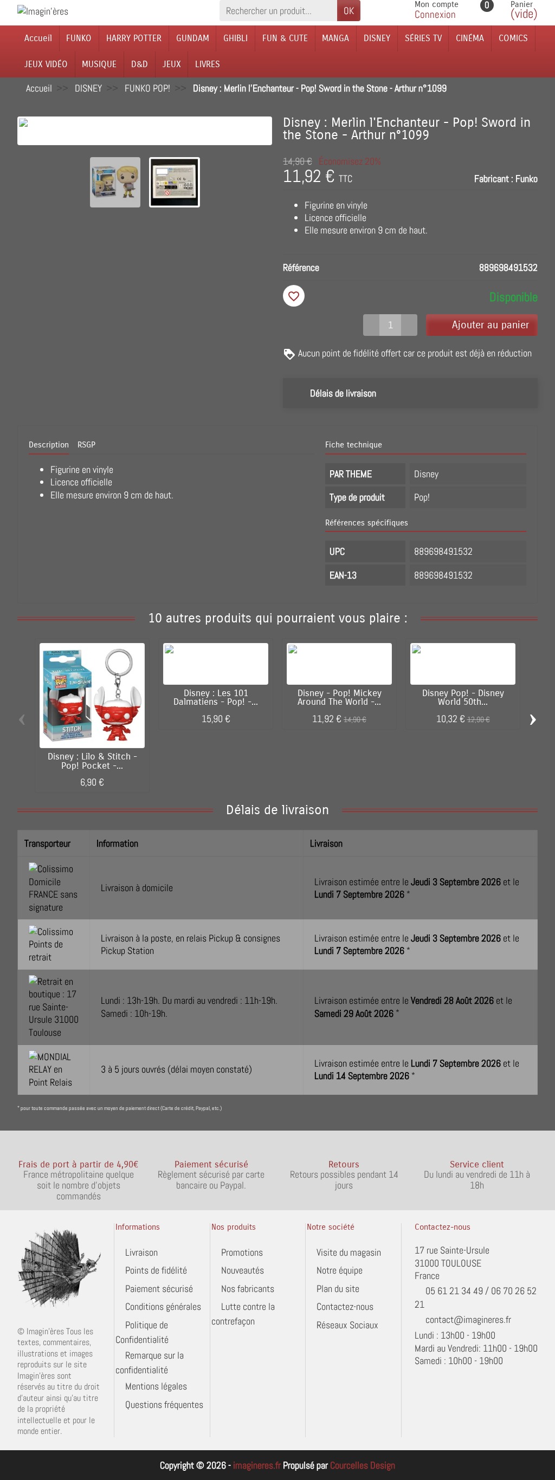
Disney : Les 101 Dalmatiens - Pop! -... (215, 698)
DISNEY (377, 38)
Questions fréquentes (164, 1404)
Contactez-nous (345, 1306)
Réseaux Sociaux (347, 1325)
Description (49, 445)
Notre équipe (340, 1270)
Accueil (38, 38)
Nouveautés (242, 1270)
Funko (526, 178)
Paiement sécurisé (159, 1288)
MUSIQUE (99, 64)
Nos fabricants (247, 1288)
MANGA (335, 38)
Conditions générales (163, 1306)
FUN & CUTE (285, 38)
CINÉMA (470, 38)
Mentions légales (156, 1386)
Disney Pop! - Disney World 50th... (463, 698)
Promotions (242, 1252)
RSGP (86, 445)
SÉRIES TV (423, 38)
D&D (139, 64)
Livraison (141, 1252)
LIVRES (207, 64)
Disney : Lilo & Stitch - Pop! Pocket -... (92, 761)
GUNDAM (192, 38)
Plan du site (338, 1288)
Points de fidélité (156, 1270)
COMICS (513, 38)
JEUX (172, 64)
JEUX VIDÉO (46, 64)
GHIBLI (235, 38)
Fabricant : (493, 178)
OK (349, 10)
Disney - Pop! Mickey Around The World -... (340, 698)
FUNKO (79, 38)
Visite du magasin (349, 1252)
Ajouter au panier (490, 325)
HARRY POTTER (134, 38)
